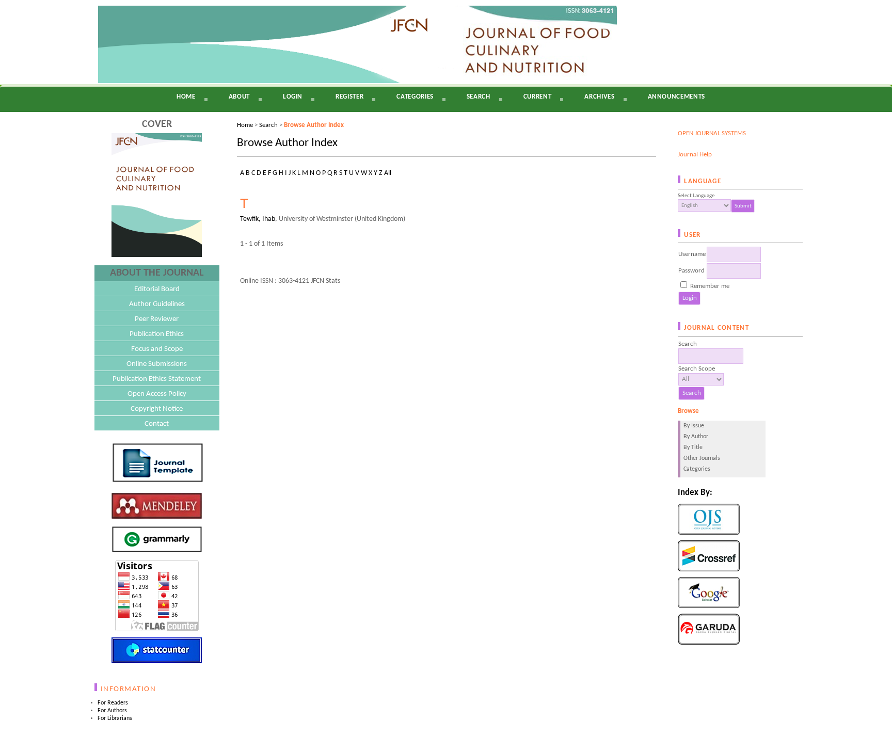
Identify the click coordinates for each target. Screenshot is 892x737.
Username (692, 254)
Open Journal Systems (712, 133)
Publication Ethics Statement (157, 379)
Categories (696, 469)
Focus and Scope (157, 349)
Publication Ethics (157, 334)
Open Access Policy (157, 394)
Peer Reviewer (157, 319)
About (239, 96)
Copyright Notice (157, 409)
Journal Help (695, 154)
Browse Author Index (314, 125)
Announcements (676, 96)
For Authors (112, 711)
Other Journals (701, 458)
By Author (695, 437)
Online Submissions (156, 364)
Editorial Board (157, 289)
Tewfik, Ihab (257, 219)
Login (292, 96)
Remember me (709, 286)
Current (537, 96)
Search (478, 96)
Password (691, 270)
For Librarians (115, 718)
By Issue (693, 426)
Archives (599, 96)
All (387, 173)
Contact (157, 424)
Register (349, 96)
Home (186, 96)
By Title (693, 447)
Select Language (696, 196)
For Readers (113, 703)
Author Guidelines (157, 304)
